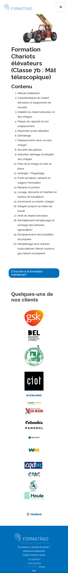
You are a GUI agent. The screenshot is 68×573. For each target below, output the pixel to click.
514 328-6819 (34, 559)
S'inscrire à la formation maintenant (27, 273)
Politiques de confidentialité (34, 551)
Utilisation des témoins (40, 547)
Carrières (34, 555)
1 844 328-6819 (34, 563)
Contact (42, 555)
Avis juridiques (24, 547)
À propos (26, 555)
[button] (61, 7)
